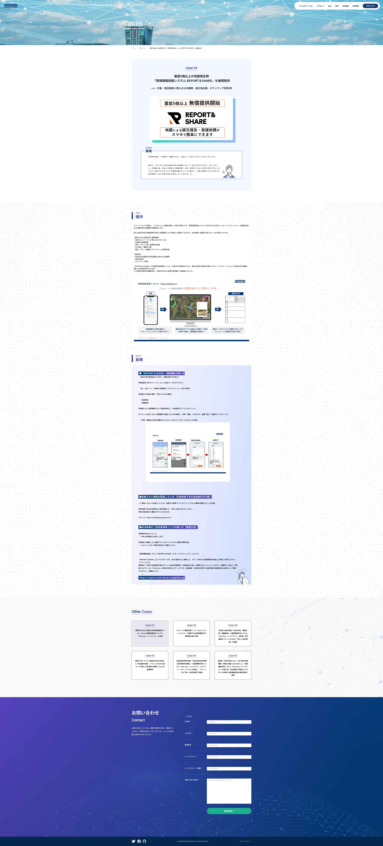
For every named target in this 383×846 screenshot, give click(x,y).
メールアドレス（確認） (194, 768)
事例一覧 (142, 48)
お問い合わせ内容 (192, 780)
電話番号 (189, 745)
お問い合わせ (370, 6)
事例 (337, 6)
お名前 (188, 721)
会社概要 (345, 6)
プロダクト (320, 6)
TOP (133, 48)
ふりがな (189, 733)
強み (330, 6)
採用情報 (356, 6)
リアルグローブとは (306, 6)
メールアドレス (191, 756)
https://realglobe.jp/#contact (159, 517)
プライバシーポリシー (245, 841)
